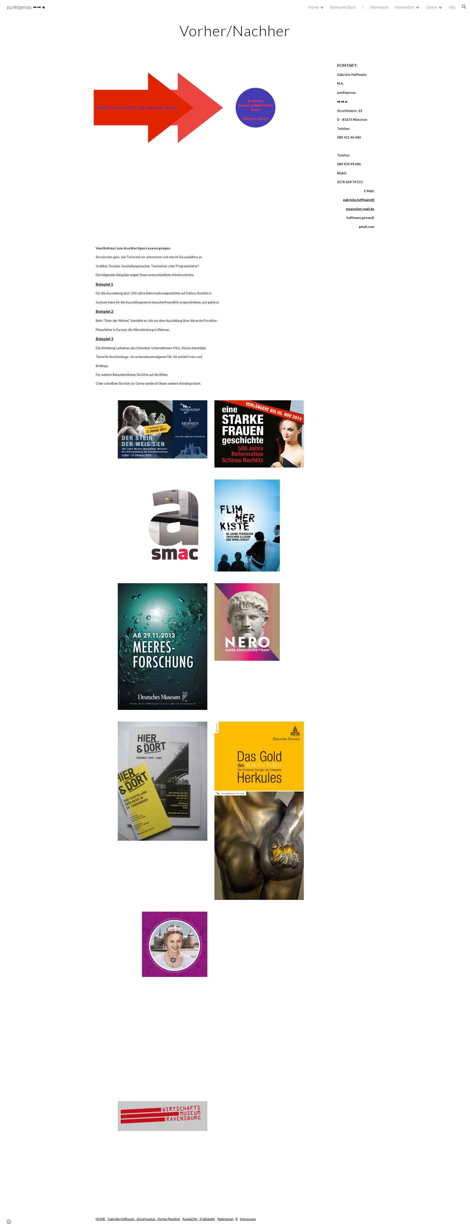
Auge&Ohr (190, 1219)
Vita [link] (452, 7)
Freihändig (207, 1219)
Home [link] (313, 7)
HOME (100, 1219)
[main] (235, 31)
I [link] (362, 7)
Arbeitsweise (146, 1219)
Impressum (248, 1219)
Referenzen (226, 1219)
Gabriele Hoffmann (121, 1219)
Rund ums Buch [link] (343, 7)
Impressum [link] (379, 7)
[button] (464, 7)
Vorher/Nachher (168, 1219)
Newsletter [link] (404, 7)
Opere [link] (431, 7)
